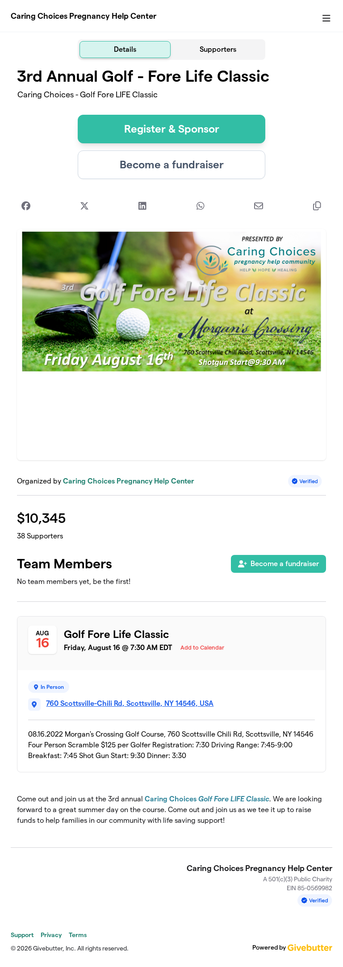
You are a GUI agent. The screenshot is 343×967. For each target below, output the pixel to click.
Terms (78, 934)
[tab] (125, 50)
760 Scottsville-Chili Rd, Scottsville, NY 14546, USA (129, 703)
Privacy (51, 934)
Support (22, 934)
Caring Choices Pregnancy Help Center (83, 16)
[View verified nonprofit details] (305, 481)
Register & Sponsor (171, 129)
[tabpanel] (171, 450)
